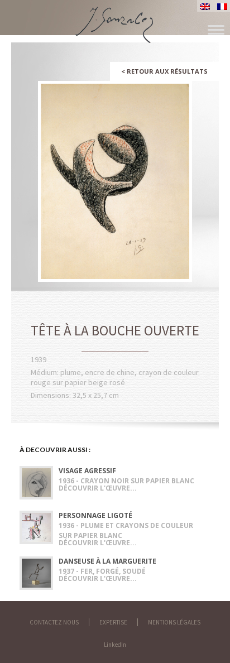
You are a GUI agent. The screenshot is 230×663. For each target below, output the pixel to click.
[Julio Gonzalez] (115, 19)
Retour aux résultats (164, 71)
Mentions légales (174, 622)
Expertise (113, 622)
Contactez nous (54, 622)
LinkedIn (115, 644)
